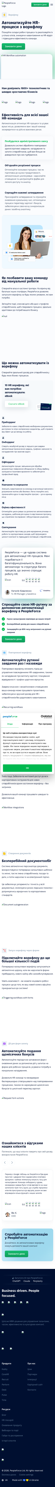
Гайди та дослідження (12, 1436)
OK (27, 768)
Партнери (32, 1374)
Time (4, 1400)
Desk (4, 1390)
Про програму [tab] (45, 724)
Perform (5, 1385)
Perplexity (37, 1281)
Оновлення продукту (12, 1425)
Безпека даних (9, 1475)
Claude (27, 1281)
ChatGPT (16, 1281)
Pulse (4, 1395)
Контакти (32, 1390)
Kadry (4, 1369)
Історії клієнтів (9, 1441)
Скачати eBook (16, 404)
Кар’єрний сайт (35, 1385)
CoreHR (5, 1374)
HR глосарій (7, 1420)
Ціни (30, 1369)
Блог (4, 1415)
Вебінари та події (10, 1430)
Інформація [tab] (27, 724)
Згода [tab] (10, 724)
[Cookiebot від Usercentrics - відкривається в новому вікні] (41, 716)
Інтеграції (32, 1379)
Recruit (5, 1379)
